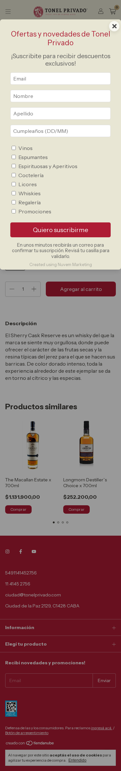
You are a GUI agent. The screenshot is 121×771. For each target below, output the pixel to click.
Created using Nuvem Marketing (60, 264)
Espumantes (33, 157)
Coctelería (31, 175)
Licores (27, 184)
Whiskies (29, 193)
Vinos (25, 148)
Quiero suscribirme (60, 230)
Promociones (34, 211)
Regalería (29, 202)
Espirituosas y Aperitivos (47, 166)
